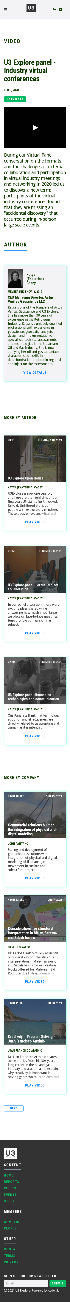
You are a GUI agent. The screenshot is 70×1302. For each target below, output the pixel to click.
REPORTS (11, 1182)
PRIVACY (11, 1262)
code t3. (53, 1290)
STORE (9, 1201)
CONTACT (12, 1249)
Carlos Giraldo (19, 947)
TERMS (9, 1256)
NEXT (13, 1108)
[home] (31, 9)
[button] (7, 9)
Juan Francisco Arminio (25, 1050)
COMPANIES (14, 1222)
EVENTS (10, 1195)
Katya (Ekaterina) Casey (25, 487)
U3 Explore (15, 99)
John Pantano (18, 843)
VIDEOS (10, 1188)
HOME (9, 1175)
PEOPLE (10, 1228)
